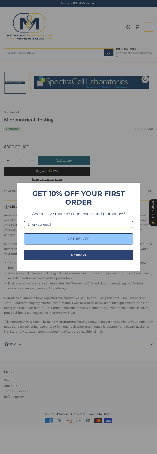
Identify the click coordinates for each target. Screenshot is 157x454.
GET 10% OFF (78, 239)
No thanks (78, 255)
